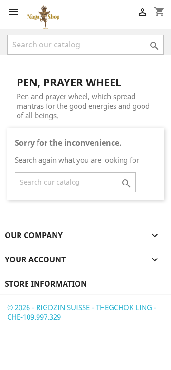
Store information (46, 283)
